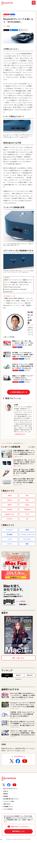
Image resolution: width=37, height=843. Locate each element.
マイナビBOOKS (8, 809)
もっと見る (32, 447)
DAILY (7, 675)
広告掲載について (8, 806)
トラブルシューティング (27, 534)
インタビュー (10, 530)
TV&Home (27, 509)
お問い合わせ (7, 804)
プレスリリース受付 (8, 801)
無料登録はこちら (18, 831)
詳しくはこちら (18, 658)
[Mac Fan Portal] (7, 3)
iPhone (9, 500)
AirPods (9, 509)
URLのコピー (24, 30)
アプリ (27, 514)
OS (27, 519)
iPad (27, 500)
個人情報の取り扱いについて (11, 799)
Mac (27, 495)
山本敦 (8, 26)
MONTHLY (30, 675)
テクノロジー (27, 539)
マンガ (10, 539)
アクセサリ (6, 14)
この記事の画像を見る (18, 392)
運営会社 (5, 793)
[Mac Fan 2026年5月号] (18, 635)
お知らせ (5, 791)
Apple (10, 495)
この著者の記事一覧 (19, 434)
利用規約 (5, 796)
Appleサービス (9, 514)
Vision (27, 505)
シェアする (14, 30)
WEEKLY (18, 675)
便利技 (27, 530)
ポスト (7, 30)
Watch (10, 505)
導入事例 (9, 534)
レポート (12, 14)
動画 (27, 544)
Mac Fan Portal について (10, 788)
